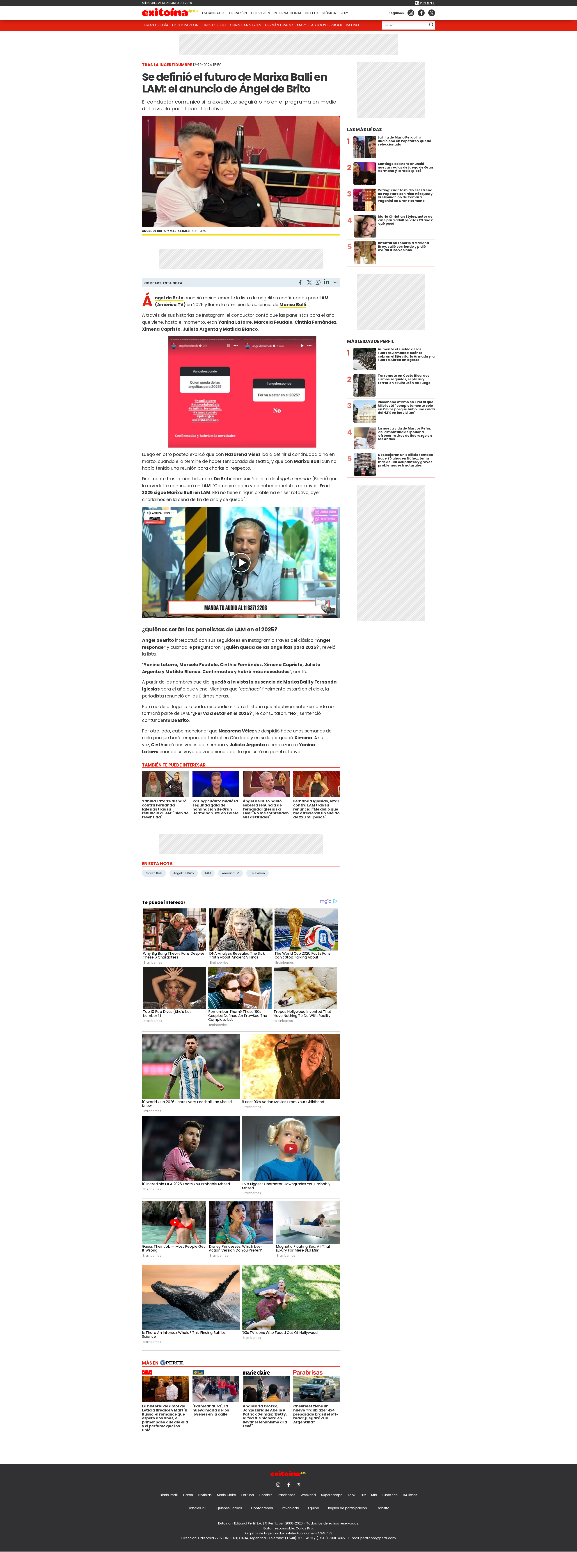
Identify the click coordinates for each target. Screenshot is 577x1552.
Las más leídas (364, 130)
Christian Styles (245, 25)
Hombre (265, 1495)
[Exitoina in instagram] (411, 12)
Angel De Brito (183, 873)
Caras (188, 1495)
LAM (208, 873)
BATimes (410, 1495)
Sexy (344, 13)
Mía (374, 1495)
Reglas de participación (347, 1508)
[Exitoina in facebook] (421, 12)
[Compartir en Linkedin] (326, 282)
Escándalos (213, 13)
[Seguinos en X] (431, 12)
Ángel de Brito (169, 298)
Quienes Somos (229, 1508)
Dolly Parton (185, 25)
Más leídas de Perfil (370, 341)
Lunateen (390, 1495)
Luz (363, 1495)
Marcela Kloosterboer (319, 25)
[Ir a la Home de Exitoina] (170, 13)
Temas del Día (155, 25)
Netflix (312, 13)
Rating (352, 25)
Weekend (308, 1495)
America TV (230, 873)
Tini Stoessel (214, 25)
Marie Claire (226, 1495)
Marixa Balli (154, 873)
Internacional (288, 13)
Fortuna (247, 1495)
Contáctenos (262, 1508)
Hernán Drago (279, 25)
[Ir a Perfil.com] (425, 4)
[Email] (335, 283)
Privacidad (290, 1508)
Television (257, 873)
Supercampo (332, 1495)
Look (351, 1495)
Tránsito (382, 1508)
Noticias (205, 1495)
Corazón (238, 13)
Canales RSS (197, 1508)
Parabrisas (286, 1495)
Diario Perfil (169, 1495)
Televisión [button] (260, 13)
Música (329, 13)
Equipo (313, 1508)
